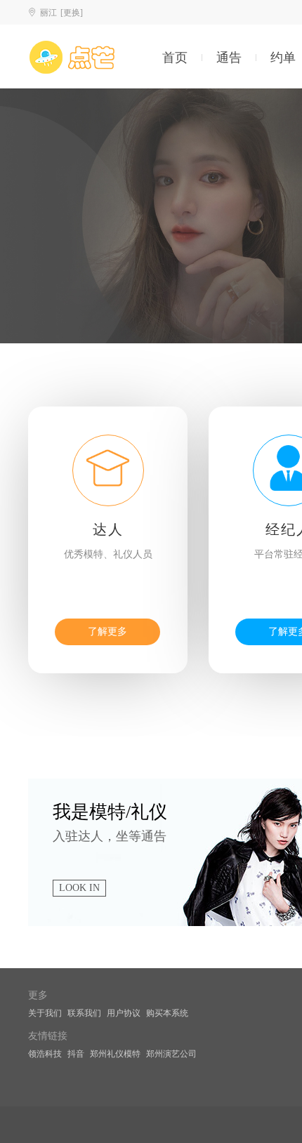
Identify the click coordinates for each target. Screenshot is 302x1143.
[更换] (71, 13)
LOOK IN (79, 888)
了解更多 (107, 631)
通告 (229, 58)
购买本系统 (167, 1013)
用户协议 (123, 1013)
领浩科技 (45, 1054)
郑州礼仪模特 (115, 1054)
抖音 (75, 1054)
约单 (283, 58)
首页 (175, 58)
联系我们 (84, 1013)
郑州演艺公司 (171, 1054)
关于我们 (45, 1013)
